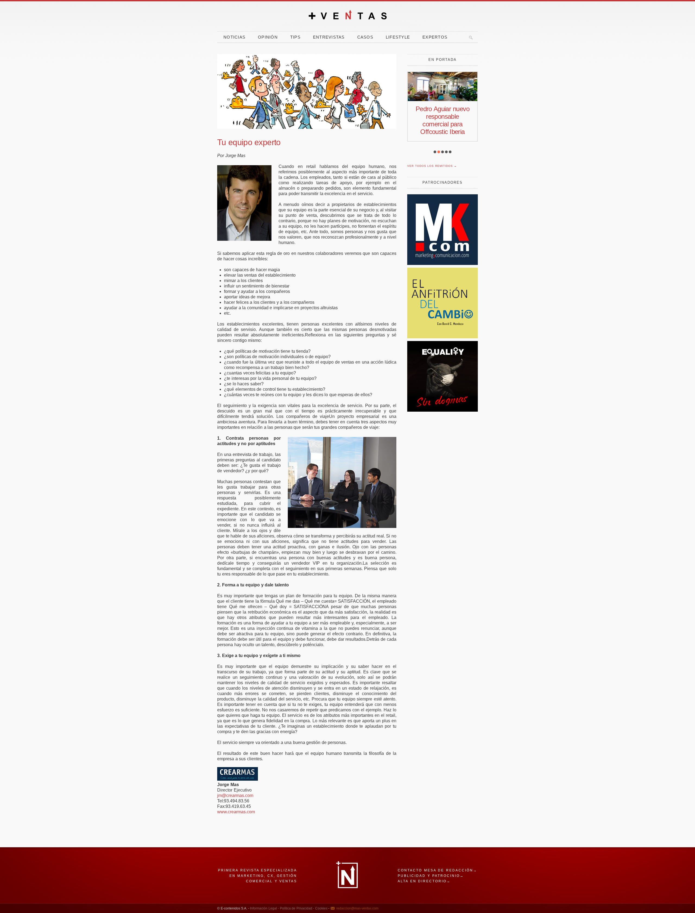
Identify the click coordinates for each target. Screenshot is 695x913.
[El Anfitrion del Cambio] (442, 336)
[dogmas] (442, 410)
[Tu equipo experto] (306, 91)
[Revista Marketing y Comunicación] (442, 263)
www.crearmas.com (236, 811)
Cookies (320, 908)
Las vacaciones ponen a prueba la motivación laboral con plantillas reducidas (442, 124)
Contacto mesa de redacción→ (437, 870)
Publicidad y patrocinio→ (431, 876)
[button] (435, 152)
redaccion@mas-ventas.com (357, 908)
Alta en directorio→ (424, 881)
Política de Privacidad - (296, 908)
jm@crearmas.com (235, 795)
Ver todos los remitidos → (432, 165)
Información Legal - (264, 908)
